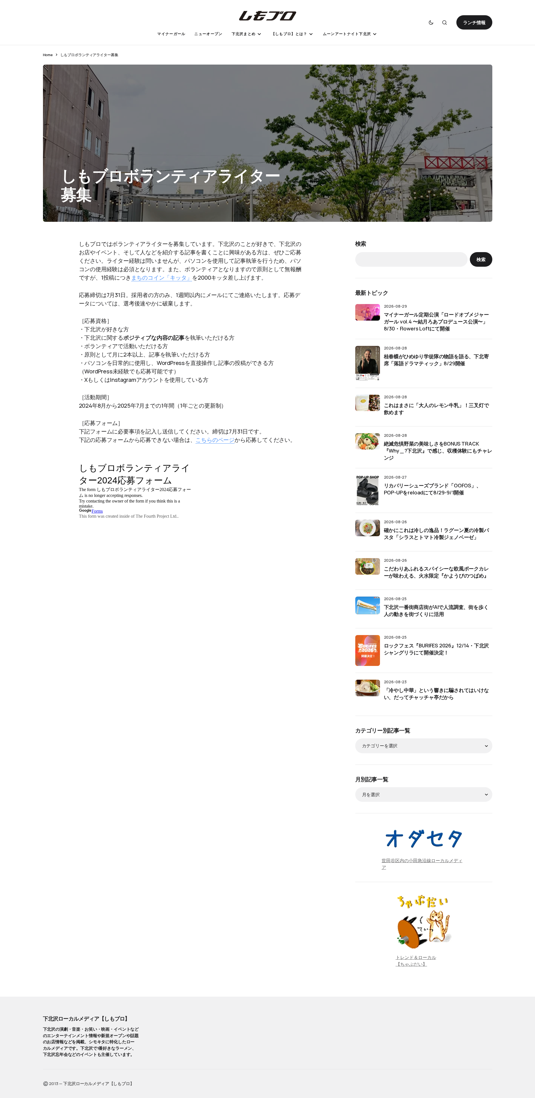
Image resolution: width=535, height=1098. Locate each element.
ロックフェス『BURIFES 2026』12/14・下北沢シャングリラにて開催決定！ (436, 649)
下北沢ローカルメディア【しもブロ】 (86, 1018)
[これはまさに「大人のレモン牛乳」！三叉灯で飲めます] (367, 407)
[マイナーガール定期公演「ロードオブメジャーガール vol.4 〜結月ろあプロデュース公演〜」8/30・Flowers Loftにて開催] (367, 316)
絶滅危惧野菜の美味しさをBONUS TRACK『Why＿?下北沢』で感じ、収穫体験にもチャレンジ (438, 450)
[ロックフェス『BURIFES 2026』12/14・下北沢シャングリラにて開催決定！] (367, 650)
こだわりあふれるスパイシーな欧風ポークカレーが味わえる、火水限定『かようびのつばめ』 (436, 572)
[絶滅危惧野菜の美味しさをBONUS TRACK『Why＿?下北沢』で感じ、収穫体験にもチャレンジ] (367, 445)
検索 (360, 243)
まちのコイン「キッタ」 (161, 277)
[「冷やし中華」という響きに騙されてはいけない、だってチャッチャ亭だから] (367, 692)
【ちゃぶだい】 (411, 964)
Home (48, 54)
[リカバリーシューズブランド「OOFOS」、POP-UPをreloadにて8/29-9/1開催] (367, 490)
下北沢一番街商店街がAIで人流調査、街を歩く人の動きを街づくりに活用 (436, 610)
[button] (431, 22)
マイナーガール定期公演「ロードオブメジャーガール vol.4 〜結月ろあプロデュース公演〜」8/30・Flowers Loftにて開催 (436, 321)
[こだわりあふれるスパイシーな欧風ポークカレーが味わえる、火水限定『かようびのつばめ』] (367, 570)
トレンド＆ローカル (416, 957)
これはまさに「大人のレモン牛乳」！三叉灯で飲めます (436, 409)
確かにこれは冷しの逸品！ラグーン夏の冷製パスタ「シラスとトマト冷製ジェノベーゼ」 (436, 533)
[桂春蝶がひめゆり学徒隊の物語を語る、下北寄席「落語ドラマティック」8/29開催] (367, 363)
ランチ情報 (474, 22)
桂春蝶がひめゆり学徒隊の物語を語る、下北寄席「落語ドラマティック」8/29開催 (436, 360)
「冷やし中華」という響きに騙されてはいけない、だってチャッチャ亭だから (436, 693)
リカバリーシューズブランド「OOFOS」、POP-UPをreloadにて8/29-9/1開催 (432, 489)
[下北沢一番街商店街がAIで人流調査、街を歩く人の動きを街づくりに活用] (367, 609)
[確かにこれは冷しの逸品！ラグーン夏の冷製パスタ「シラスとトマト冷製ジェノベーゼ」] (367, 532)
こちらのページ (215, 440)
